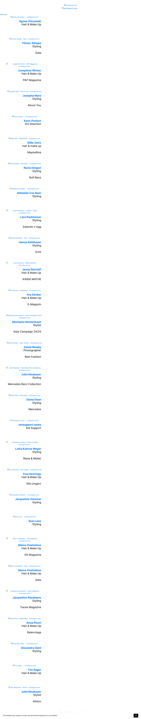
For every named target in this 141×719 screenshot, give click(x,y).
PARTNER (3, 14)
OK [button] (136, 715)
